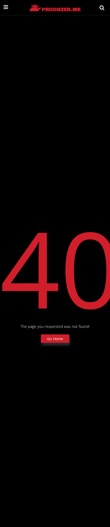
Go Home (55, 338)
